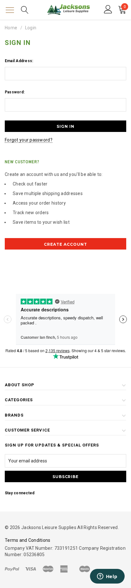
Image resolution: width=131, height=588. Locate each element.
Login (30, 27)
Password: (14, 92)
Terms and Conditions (28, 540)
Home (11, 27)
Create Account (65, 244)
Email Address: (19, 61)
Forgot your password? (28, 139)
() (125, 7)
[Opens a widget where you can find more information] (107, 577)
